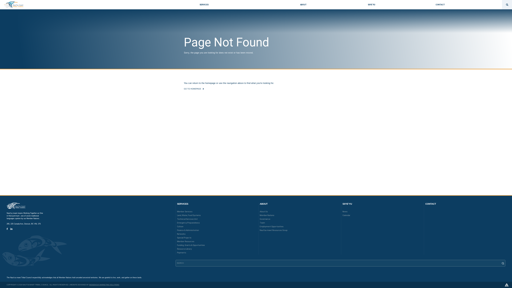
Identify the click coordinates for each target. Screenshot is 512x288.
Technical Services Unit (187, 219)
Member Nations (267, 215)
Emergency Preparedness (188, 223)
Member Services (184, 212)
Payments (181, 253)
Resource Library (184, 249)
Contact (430, 204)
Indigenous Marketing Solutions (104, 285)
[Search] (502, 263)
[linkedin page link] (11, 229)
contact (440, 5)
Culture (180, 226)
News (345, 212)
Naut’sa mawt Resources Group (273, 230)
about (303, 5)
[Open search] (507, 4)
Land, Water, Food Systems (189, 215)
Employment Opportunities (271, 226)
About (264, 204)
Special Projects (184, 238)
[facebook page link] (7, 229)
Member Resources (185, 241)
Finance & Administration (188, 230)
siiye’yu (371, 5)
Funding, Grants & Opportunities (191, 245)
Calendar (346, 215)
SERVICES (182, 204)
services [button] (204, 5)
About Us (264, 212)
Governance (265, 219)
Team (262, 223)
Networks (181, 234)
